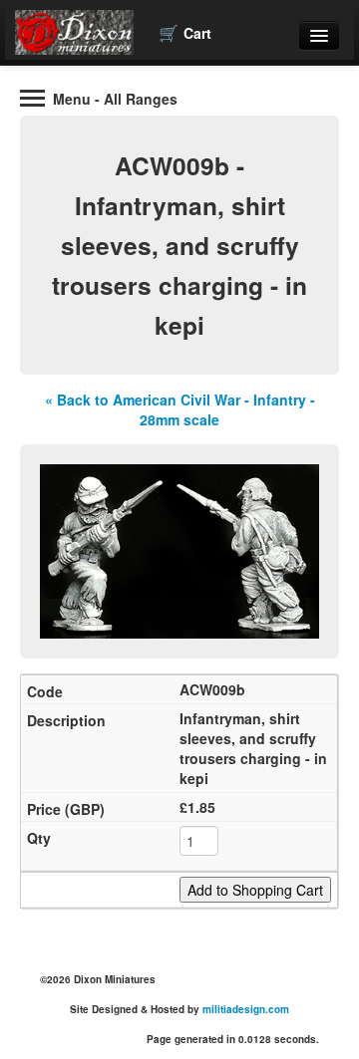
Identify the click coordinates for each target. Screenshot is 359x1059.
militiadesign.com (245, 1009)
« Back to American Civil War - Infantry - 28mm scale (180, 409)
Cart (185, 32)
